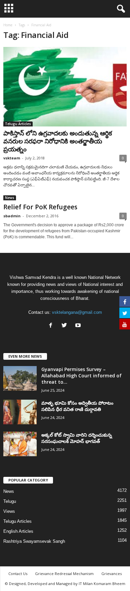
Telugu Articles (18, 123)
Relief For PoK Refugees (40, 207)
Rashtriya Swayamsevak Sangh (34, 541)
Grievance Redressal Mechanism (64, 573)
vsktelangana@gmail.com (77, 312)
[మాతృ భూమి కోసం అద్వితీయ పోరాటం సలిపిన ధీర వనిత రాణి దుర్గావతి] (20, 412)
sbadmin (12, 215)
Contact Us (17, 573)
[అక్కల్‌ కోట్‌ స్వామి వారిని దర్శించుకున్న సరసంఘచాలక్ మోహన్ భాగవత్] (20, 444)
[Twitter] (66, 325)
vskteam (11, 157)
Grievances (111, 573)
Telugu (9, 501)
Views (9, 511)
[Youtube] (79, 325)
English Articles (18, 531)
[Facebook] (52, 325)
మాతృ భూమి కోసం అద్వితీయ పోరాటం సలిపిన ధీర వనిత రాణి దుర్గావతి (77, 406)
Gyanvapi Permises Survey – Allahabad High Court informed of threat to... (81, 375)
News (9, 197)
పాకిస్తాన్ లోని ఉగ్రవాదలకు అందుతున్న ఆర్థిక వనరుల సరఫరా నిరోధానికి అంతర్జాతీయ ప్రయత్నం (57, 141)
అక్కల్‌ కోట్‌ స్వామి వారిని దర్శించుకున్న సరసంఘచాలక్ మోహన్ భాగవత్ (76, 438)
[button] (119, 9)
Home (7, 25)
